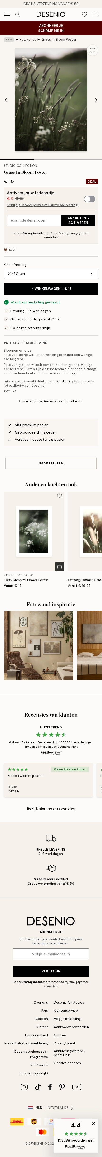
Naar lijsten (51, 463)
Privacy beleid (32, 233)
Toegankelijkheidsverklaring (26, 1043)
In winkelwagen (51, 289)
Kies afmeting (15, 265)
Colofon (42, 1019)
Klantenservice (66, 1011)
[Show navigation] (7, 14)
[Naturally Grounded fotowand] (38, 645)
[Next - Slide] (96, 100)
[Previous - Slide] (5, 100)
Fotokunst (28, 40)
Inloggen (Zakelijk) (33, 1073)
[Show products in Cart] (95, 14)
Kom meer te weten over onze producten (51, 401)
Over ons (41, 1002)
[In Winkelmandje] (59, 566)
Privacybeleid (64, 1043)
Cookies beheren (67, 1063)
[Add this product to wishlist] (92, 50)
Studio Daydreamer (71, 381)
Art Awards (39, 1065)
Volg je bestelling (67, 1019)
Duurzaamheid (36, 1035)
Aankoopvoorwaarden (71, 1027)
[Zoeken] (17, 14)
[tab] (17, 158)
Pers (44, 1011)
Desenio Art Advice (69, 1002)
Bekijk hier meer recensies (51, 808)
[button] (76, 1136)
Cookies (60, 1035)
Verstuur (51, 971)
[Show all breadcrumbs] (9, 39)
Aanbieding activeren (78, 220)
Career (42, 1027)
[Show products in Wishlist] (84, 14)
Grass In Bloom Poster (59, 40)
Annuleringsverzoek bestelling (70, 1053)
